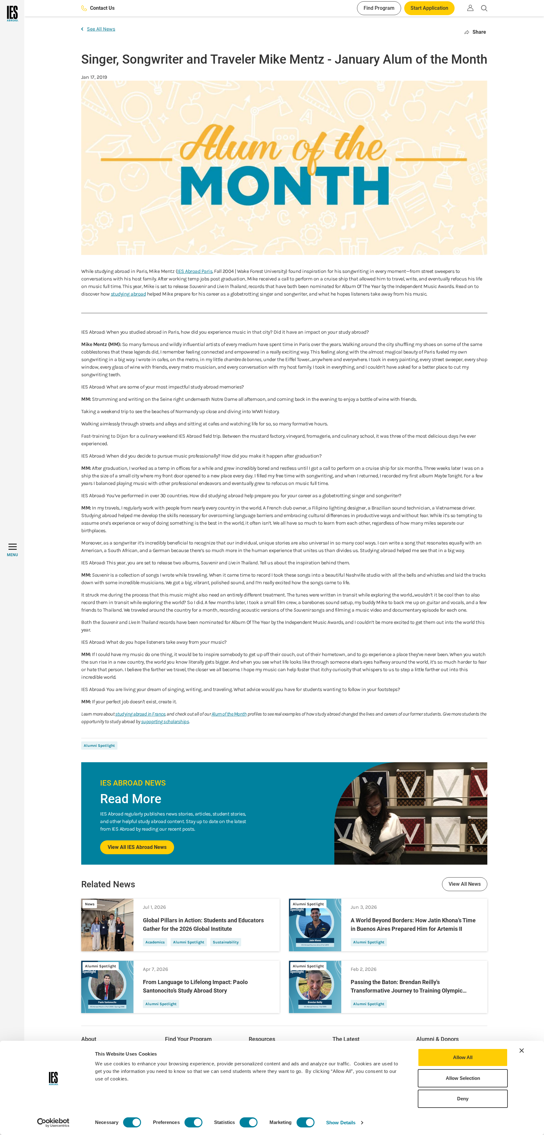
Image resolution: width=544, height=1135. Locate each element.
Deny (462, 1098)
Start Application (429, 8)
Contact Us (102, 8)
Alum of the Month (229, 714)
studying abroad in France (140, 714)
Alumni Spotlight (99, 745)
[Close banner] (521, 1050)
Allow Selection (463, 1078)
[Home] (12, 13)
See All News (101, 29)
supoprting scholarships (165, 721)
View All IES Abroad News (137, 847)
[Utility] (470, 8)
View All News (465, 884)
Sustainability (226, 942)
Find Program (379, 8)
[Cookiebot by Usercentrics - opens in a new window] (53, 1122)
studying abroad (128, 294)
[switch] (193, 1122)
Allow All (463, 1057)
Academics (155, 942)
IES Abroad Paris (194, 271)
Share (479, 32)
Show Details (340, 1122)
